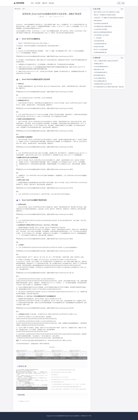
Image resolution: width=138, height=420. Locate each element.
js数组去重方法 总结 (99, 69)
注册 (123, 3)
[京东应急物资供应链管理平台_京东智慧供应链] (43, 354)
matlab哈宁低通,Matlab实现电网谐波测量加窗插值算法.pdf (66, 386)
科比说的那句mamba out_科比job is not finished (63, 379)
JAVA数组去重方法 (98, 63)
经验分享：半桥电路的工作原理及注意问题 (105, 15)
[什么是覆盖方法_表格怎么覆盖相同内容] (78, 354)
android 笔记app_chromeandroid (59, 377)
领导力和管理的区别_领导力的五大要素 (61, 372)
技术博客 (37, 3)
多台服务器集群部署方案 (100, 52)
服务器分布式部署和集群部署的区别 (103, 32)
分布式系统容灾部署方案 (100, 43)
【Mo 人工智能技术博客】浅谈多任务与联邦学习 (106, 61)
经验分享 (44, 3)
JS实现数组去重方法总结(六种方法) (103, 84)
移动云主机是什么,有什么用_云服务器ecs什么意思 (107, 12)
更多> (122, 9)
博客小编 (41, 16)
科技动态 (51, 3)
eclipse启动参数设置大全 (57, 382)
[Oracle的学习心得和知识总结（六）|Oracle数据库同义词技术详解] (31, 379)
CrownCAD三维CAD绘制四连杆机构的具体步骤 (63, 370)
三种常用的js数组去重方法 (100, 72)
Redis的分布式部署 (99, 46)
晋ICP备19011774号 (86, 416)
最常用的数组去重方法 (99, 75)
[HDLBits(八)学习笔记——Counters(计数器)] (25, 354)
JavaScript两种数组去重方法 (101, 66)
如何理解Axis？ (55, 374)
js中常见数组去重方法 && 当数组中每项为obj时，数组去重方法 (109, 87)
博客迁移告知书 (98, 20)
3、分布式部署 (97, 38)
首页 (32, 3)
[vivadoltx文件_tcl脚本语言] (60, 354)
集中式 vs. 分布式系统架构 (100, 49)
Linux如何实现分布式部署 (100, 29)
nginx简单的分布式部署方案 (101, 23)
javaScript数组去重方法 (100, 78)
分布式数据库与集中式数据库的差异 (103, 26)
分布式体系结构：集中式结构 (101, 35)
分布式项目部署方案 (99, 41)
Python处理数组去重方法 (100, 81)
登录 (119, 3)
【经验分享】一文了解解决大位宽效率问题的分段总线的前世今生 (109, 18)
